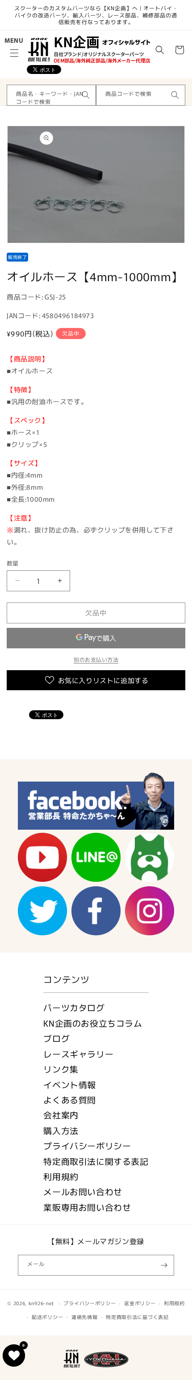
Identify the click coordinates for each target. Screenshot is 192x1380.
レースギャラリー (78, 1054)
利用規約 (60, 1176)
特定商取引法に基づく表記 (137, 1316)
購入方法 (60, 1130)
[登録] (164, 1265)
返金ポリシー (139, 1302)
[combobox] (51, 95)
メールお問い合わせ (82, 1191)
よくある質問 (69, 1099)
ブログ (56, 1038)
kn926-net (41, 1302)
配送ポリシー (47, 1316)
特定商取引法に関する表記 (95, 1161)
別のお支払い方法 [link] (96, 659)
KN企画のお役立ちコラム (92, 1023)
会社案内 (60, 1115)
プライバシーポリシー (87, 1145)
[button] (14, 53)
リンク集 (60, 1069)
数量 (13, 563)
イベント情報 (69, 1084)
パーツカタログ (73, 1007)
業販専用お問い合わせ (87, 1207)
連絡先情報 (84, 1316)
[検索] (86, 95)
